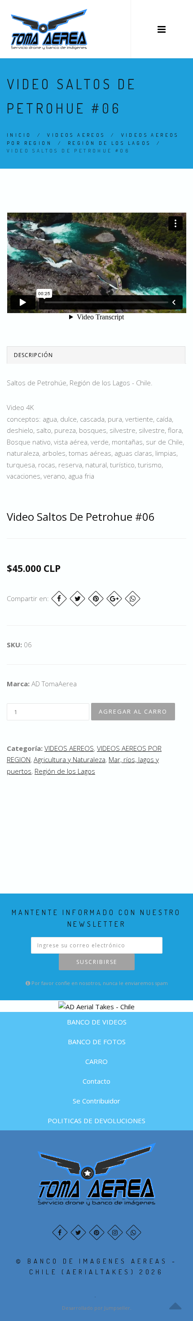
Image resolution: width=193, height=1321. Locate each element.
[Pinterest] (95, 598)
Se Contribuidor (96, 1100)
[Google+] (114, 598)
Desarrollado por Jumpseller (96, 1307)
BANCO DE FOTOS (97, 1041)
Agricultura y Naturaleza (69, 759)
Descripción (33, 355)
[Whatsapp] (133, 1232)
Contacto (96, 1081)
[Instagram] (115, 1232)
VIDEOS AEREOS (76, 135)
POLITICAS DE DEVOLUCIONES (96, 1120)
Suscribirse (96, 962)
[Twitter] (77, 598)
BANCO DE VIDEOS (97, 1021)
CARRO (96, 1061)
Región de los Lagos (109, 143)
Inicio (19, 135)
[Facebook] (59, 598)
